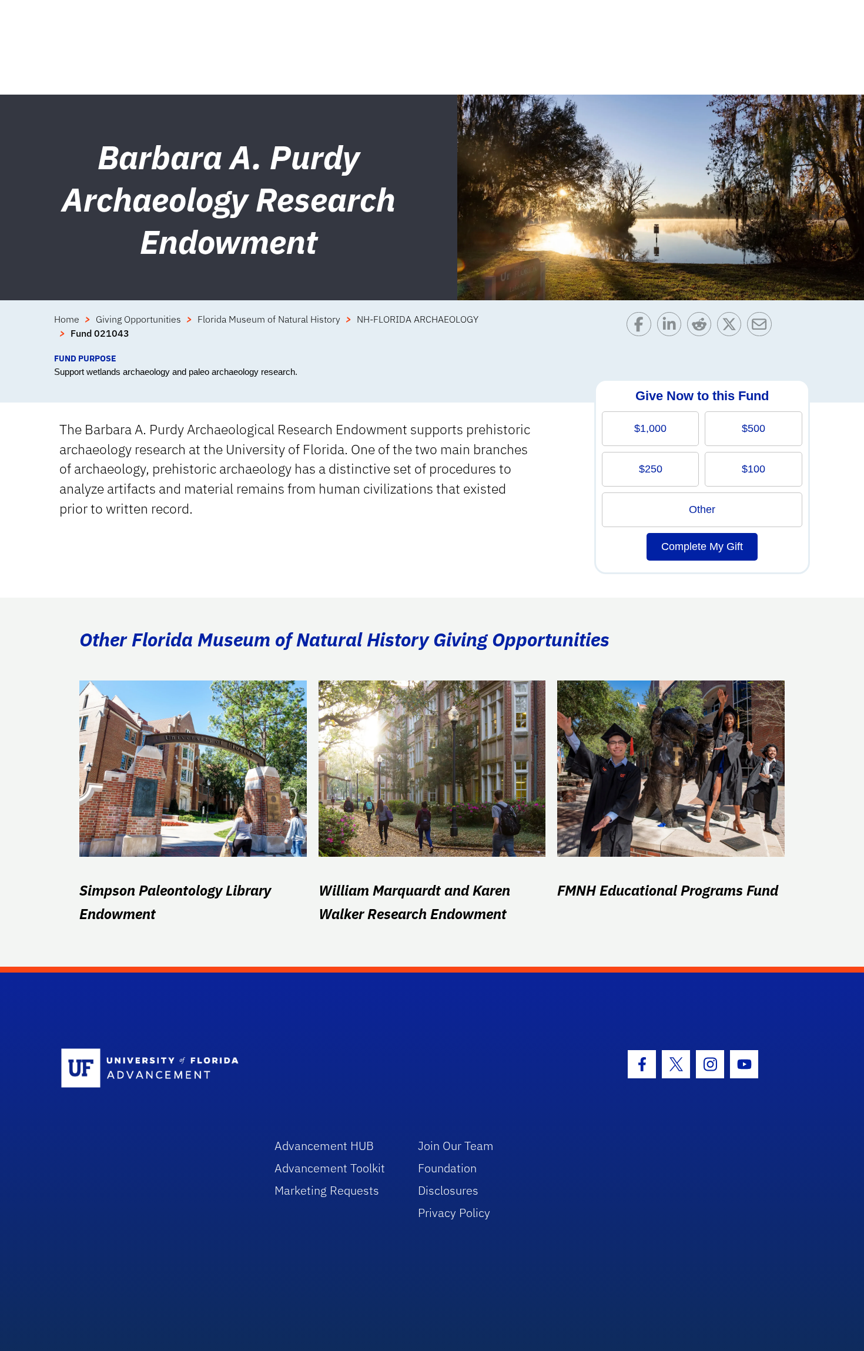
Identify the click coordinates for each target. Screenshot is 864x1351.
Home (66, 319)
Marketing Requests (326, 1190)
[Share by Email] (762, 332)
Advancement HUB (324, 1146)
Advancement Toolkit (329, 1168)
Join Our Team (456, 1146)
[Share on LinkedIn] (672, 332)
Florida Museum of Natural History (268, 319)
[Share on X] (732, 332)
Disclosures (448, 1190)
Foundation (447, 1168)
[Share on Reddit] (702, 332)
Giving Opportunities (138, 319)
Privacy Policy (454, 1213)
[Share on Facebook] (642, 332)
